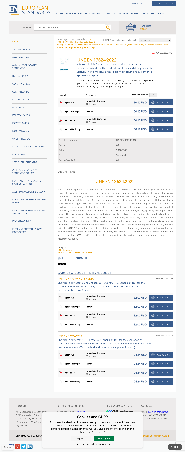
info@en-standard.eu (158, 411)
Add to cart (163, 102)
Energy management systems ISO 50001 (29, 201)
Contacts (109, 13)
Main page (62, 39)
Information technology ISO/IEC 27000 (27, 231)
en (144, 3)
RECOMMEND (81, 258)
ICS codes (17, 41)
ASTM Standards (21, 57)
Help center (92, 13)
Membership (74, 13)
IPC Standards (20, 123)
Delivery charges (129, 13)
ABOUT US (148, 13)
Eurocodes (18, 154)
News (161, 13)
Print (64, 258)
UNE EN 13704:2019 (104, 341)
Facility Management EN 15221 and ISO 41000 (29, 212)
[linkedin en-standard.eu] (30, 448)
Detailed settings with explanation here (92, 444)
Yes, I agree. (104, 439)
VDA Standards (39, 421)
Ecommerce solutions (146, 435)
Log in (158, 3)
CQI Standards (20, 91)
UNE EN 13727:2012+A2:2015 (101, 284)
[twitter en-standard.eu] (23, 448)
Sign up (170, 3)
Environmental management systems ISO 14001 (29, 182)
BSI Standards (20, 76)
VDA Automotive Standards (28, 146)
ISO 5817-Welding (22, 221)
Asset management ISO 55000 (28, 191)
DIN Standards (20, 99)
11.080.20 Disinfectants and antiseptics (76, 252)
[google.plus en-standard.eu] (17, 448)
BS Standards (40, 411)
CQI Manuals (22, 425)
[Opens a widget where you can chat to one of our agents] (174, 447)
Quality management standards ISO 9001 (24, 172)
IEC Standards (20, 107)
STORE (60, 13)
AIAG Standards (21, 49)
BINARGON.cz (162, 435)
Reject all (81, 439)
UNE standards (78, 39)
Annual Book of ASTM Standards (24, 67)
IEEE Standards (21, 115)
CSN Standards (21, 83)
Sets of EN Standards (24, 162)
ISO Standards (20, 130)
